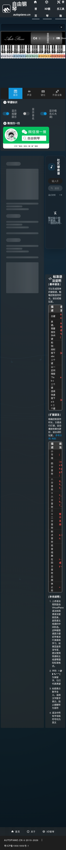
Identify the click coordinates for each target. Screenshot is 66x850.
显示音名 (33, 114)
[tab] (15, 93)
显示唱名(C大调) (53, 113)
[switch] (27, 114)
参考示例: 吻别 (55, 437)
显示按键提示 (14, 113)
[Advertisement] (55, 261)
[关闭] (61, 27)
